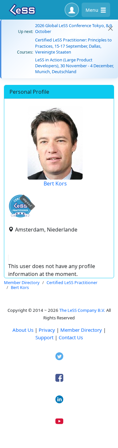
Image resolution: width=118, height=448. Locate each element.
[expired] (20, 216)
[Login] (72, 10)
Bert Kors (55, 183)
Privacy (47, 330)
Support (44, 337)
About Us (22, 330)
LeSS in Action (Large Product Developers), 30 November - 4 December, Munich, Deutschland (74, 65)
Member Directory (81, 330)
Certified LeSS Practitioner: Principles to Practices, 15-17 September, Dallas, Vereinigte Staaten (73, 46)
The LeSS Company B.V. (82, 310)
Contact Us (71, 337)
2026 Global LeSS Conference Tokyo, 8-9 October (73, 28)
